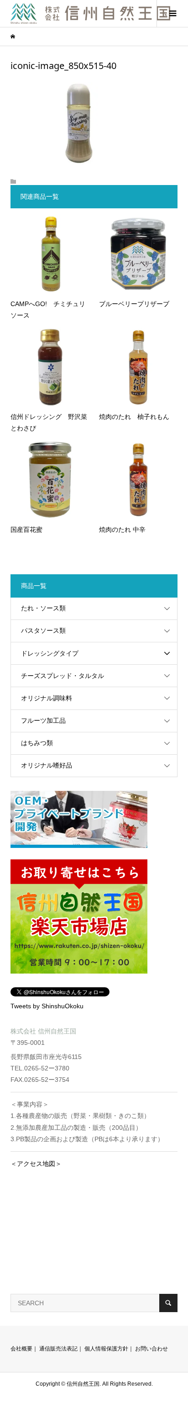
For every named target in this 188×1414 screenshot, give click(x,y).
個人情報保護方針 (106, 1348)
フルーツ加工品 (43, 720)
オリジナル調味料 (46, 698)
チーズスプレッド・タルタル (62, 675)
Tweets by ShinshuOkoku (47, 1006)
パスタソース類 (43, 630)
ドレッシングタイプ (49, 653)
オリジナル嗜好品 (46, 765)
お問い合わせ (151, 1348)
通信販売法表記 (58, 1348)
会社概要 (21, 1348)
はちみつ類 (37, 743)
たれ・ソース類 (43, 608)
